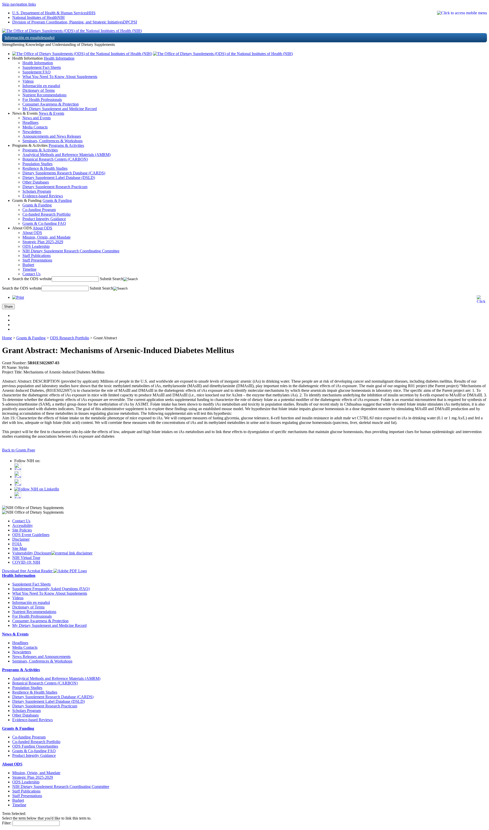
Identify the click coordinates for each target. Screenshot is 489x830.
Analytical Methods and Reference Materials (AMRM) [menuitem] (66, 154)
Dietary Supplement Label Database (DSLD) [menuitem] (58, 177)
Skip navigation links (19, 4)
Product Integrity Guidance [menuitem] (44, 219)
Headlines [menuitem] (30, 122)
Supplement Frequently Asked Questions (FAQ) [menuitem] (51, 589)
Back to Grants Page (18, 450)
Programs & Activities (66, 145)
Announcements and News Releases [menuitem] (51, 136)
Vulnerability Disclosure (31, 553)
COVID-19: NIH (26, 562)
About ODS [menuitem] (32, 232)
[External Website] (71, 553)
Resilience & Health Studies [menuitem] (44, 168)
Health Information (59, 58)
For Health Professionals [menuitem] (42, 99)
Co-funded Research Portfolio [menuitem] (46, 214)
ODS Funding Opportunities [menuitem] (35, 746)
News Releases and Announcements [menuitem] (41, 656)
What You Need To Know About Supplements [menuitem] (59, 76)
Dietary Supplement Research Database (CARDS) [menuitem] (52, 697)
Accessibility (22, 525)
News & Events (51, 113)
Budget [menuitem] (28, 265)
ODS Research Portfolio (69, 338)
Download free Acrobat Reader (27, 571)
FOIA (17, 544)
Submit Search (111, 279)
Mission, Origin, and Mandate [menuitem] (46, 237)
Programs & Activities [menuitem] (40, 150)
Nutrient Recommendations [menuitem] (44, 95)
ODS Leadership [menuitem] (36, 246)
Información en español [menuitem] (41, 86)
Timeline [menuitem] (29, 269)
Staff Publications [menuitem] (36, 255)
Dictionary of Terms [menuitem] (38, 90)
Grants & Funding (57, 200)
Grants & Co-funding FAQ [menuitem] (44, 223)
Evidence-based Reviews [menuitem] (42, 196)
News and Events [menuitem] (36, 118)
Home (7, 338)
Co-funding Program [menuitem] (39, 210)
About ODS (42, 228)
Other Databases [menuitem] (35, 182)
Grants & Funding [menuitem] (37, 205)
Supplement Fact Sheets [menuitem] (41, 67)
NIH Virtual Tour (26, 557)
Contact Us (21, 521)
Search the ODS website (32, 279)
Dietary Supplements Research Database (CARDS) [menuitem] (63, 173)
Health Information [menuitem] (37, 63)
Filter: (6, 823)
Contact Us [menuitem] (31, 274)
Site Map (19, 548)
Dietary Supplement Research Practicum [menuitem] (54, 187)
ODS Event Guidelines (30, 535)
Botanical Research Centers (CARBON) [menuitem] (55, 159)
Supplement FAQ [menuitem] (36, 72)
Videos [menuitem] (28, 81)
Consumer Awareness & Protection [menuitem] (50, 104)
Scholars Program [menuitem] (36, 191)
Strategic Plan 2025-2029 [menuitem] (42, 242)
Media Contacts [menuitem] (35, 127)
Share (8, 306)
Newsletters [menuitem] (31, 131)
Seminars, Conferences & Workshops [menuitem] (52, 141)
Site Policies (22, 530)
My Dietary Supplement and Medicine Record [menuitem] (59, 109)
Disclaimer (21, 539)
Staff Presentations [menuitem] (37, 260)
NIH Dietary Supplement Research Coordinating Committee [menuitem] (70, 251)
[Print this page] (18, 297)
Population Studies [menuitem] (37, 164)
